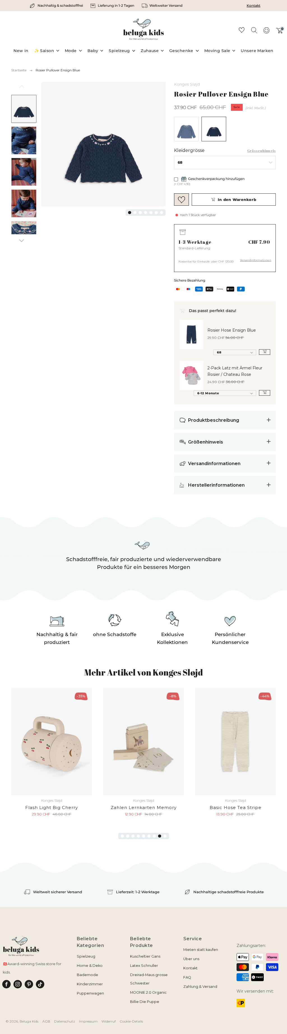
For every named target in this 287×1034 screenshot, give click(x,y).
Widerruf (108, 1021)
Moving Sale (217, 50)
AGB (46, 1021)
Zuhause (150, 50)
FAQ (187, 977)
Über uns (191, 959)
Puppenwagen (90, 993)
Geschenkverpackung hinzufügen (216, 179)
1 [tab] (129, 212)
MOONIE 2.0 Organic (148, 992)
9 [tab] (164, 836)
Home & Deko (90, 965)
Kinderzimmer (90, 984)
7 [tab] (161, 212)
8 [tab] (159, 836)
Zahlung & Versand (200, 986)
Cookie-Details (131, 1021)
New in (21, 50)
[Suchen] (254, 30)
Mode (71, 50)
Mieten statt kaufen (200, 950)
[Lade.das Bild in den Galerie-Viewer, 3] (23, 172)
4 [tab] (145, 212)
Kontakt (253, 5)
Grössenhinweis (261, 150)
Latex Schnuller (144, 965)
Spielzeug (119, 50)
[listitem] (57, 5)
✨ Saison (44, 50)
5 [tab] (150, 212)
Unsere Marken (257, 50)
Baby (92, 50)
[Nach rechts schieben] (21, 241)
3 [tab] (140, 212)
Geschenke (181, 50)
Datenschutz (64, 1021)
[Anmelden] (266, 32)
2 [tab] (134, 212)
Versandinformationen (255, 260)
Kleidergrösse (189, 150)
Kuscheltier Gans (145, 956)
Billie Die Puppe (144, 1002)
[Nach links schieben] (21, 88)
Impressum (88, 1021)
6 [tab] (156, 212)
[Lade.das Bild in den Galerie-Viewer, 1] (23, 109)
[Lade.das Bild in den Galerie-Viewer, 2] (23, 140)
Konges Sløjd (187, 84)
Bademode (87, 975)
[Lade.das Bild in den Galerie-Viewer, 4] (23, 203)
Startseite (18, 70)
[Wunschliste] (241, 31)
